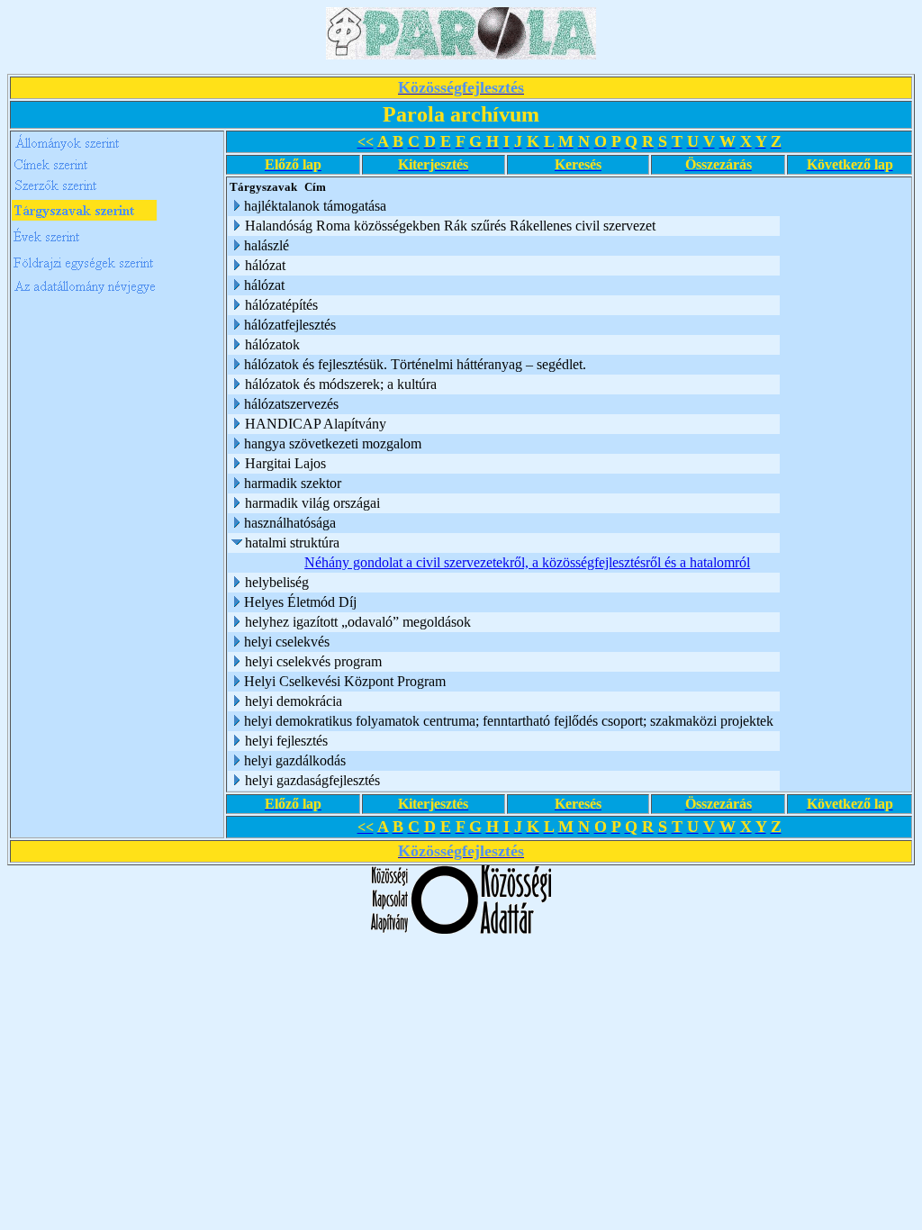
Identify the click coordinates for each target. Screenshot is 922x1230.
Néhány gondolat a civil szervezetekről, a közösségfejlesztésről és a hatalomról (527, 562)
